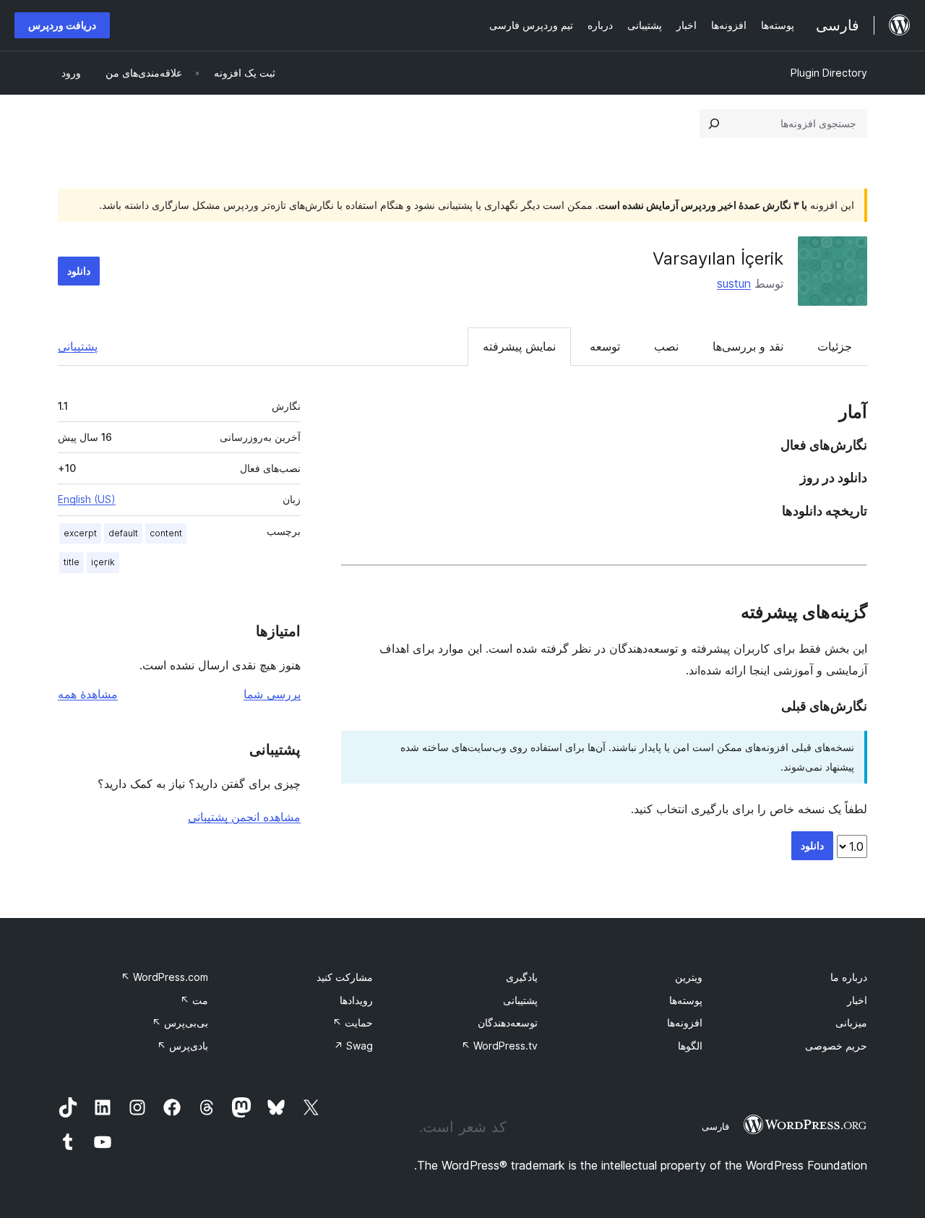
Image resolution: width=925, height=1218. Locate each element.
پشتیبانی (78, 346)
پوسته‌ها (685, 1000)
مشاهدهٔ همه (88, 694)
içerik (103, 562)
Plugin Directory (829, 73)
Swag (353, 1045)
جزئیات (834, 346)
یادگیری (522, 977)
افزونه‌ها (684, 1022)
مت (194, 1000)
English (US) (87, 499)
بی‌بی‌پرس (180, 1022)
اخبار (857, 1000)
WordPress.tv (499, 1045)
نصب (666, 346)
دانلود (78, 271)
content (166, 533)
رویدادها (356, 1000)
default (123, 533)
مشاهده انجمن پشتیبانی (244, 817)
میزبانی (851, 1022)
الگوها (690, 1045)
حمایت (352, 1022)
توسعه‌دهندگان (508, 1022)
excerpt (80, 533)
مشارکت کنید (345, 977)
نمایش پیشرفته (519, 346)
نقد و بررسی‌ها (748, 346)
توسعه (605, 346)
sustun (734, 283)
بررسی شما (272, 694)
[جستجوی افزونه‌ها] (714, 123)
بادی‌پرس (182, 1045)
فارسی (715, 1126)
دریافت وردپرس (62, 25)
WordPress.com (164, 977)
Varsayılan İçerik (718, 258)
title (71, 562)
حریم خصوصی (836, 1045)
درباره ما (848, 977)
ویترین (688, 977)
